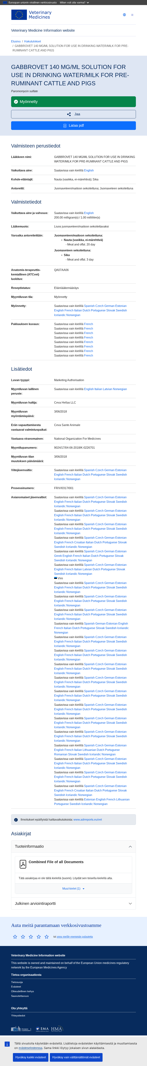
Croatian (79, 542)
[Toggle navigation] (132, 14)
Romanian (60, 754)
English (89, 170)
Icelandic (60, 315)
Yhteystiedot (18, 1015)
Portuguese (98, 310)
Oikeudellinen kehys (22, 991)
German (109, 305)
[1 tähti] (15, 937)
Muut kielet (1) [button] (71, 888)
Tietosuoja (17, 982)
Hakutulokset (32, 41)
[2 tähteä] (19, 937)
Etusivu (16, 41)
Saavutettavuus (20, 995)
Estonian (121, 305)
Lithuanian (89, 749)
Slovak (110, 310)
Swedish (121, 310)
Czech (99, 305)
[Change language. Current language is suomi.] (124, 14)
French (69, 310)
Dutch (86, 310)
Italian (78, 310)
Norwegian (73, 315)
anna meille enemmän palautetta (75, 936)
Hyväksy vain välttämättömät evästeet (76, 1057)
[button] (73, 114)
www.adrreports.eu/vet (88, 819)
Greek (58, 555)
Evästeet (16, 986)
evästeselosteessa (30, 1047)
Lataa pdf (76, 125)
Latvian (107, 389)
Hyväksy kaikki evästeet (30, 1057)
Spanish (89, 305)
